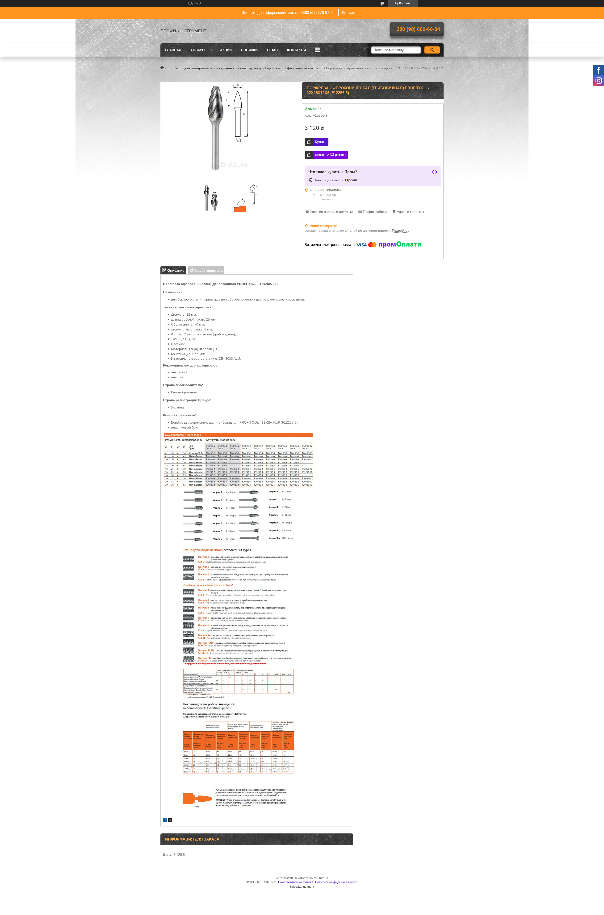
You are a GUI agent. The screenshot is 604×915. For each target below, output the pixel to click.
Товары (198, 50)
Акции (226, 50)
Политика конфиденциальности (336, 882)
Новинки (249, 50)
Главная (173, 50)
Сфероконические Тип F (304, 68)
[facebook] (165, 821)
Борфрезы (273, 68)
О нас (272, 50)
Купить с (322, 155)
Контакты (350, 13)
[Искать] (432, 50)
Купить (320, 142)
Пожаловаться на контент (295, 882)
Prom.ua (322, 878)
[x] (170, 821)
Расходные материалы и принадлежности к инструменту (217, 68)
